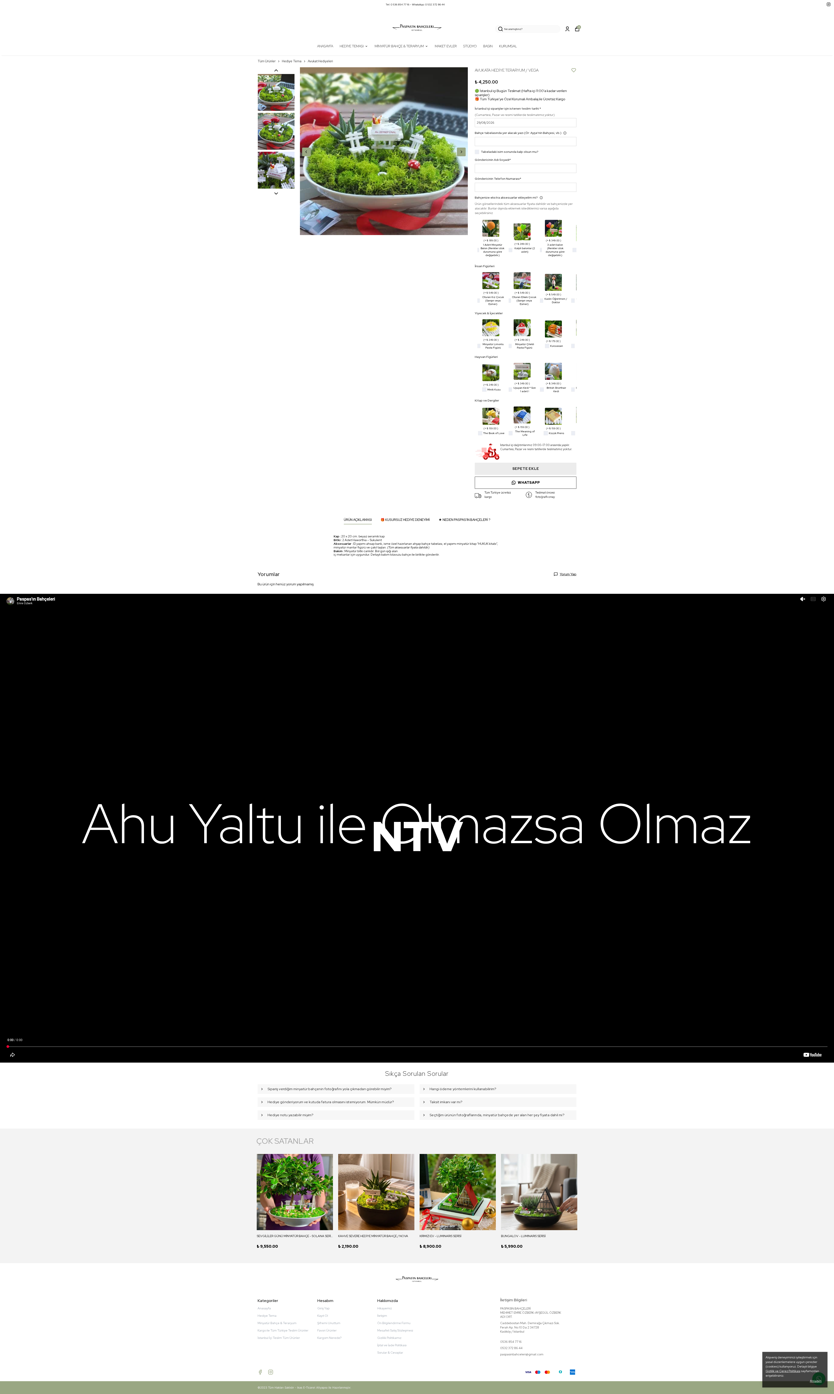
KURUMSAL (508, 46)
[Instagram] (270, 1372)
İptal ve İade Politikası (392, 1345)
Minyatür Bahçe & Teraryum (277, 1323)
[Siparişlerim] (567, 29)
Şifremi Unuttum (328, 1323)
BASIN (488, 46)
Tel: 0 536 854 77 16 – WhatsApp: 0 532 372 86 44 (415, 4)
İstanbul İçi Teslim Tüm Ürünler (279, 1338)
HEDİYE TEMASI (352, 46)
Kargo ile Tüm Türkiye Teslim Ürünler (283, 1330)
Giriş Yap (323, 1308)
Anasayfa (264, 1308)
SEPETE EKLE (525, 468)
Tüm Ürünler (267, 61)
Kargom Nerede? (329, 1338)
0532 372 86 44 (511, 1348)
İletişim (382, 1316)
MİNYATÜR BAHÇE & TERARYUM (399, 46)
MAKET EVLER (446, 46)
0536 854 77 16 (511, 1342)
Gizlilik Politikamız (389, 1338)
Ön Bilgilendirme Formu (393, 1323)
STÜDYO (470, 46)
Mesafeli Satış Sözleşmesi (395, 1330)
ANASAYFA (325, 46)
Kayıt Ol (322, 1316)
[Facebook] (260, 1372)
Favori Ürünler (327, 1330)
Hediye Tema (291, 61)
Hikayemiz (384, 1308)
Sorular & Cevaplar (390, 1353)
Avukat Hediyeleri (320, 61)
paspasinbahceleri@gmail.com (521, 1354)
